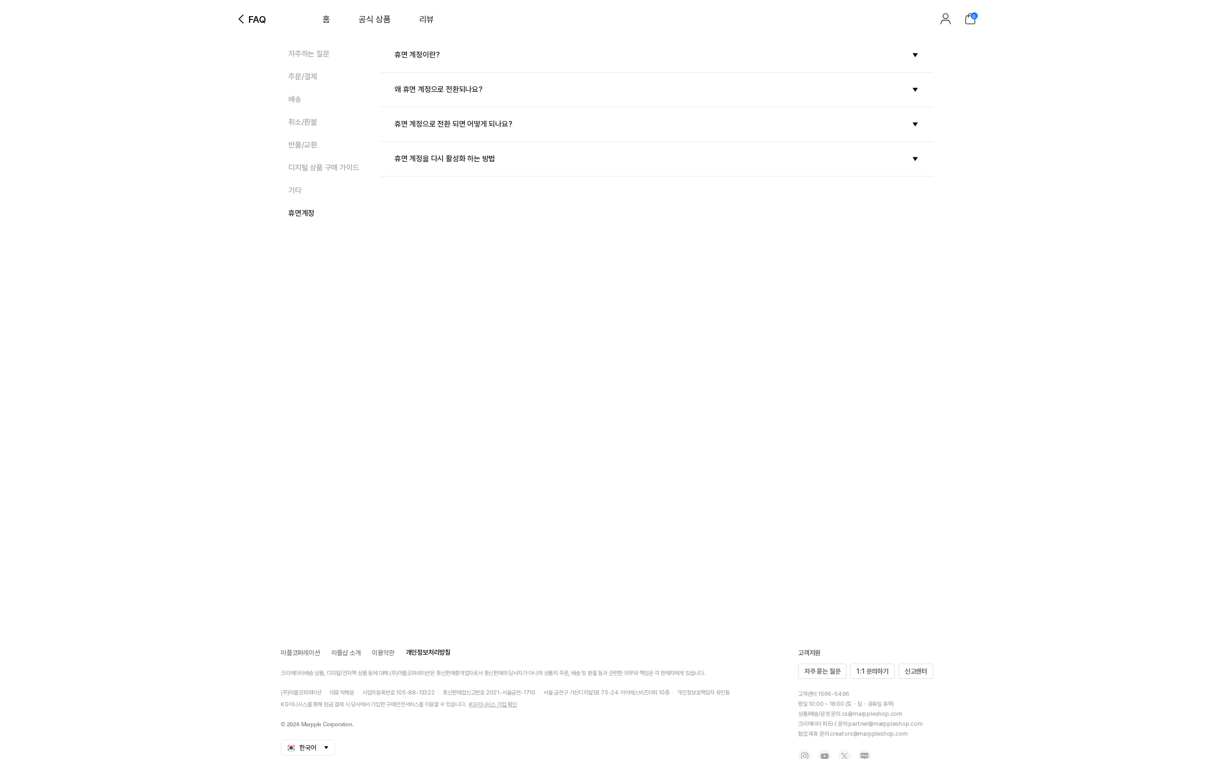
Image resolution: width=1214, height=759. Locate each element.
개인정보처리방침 (428, 652)
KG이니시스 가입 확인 (493, 704)
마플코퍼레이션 (300, 653)
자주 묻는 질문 (822, 671)
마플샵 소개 (346, 653)
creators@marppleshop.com (868, 734)
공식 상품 (375, 19)
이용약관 (383, 653)
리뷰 (426, 19)
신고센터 (916, 671)
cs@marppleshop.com (872, 714)
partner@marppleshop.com (885, 724)
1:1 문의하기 (872, 671)
